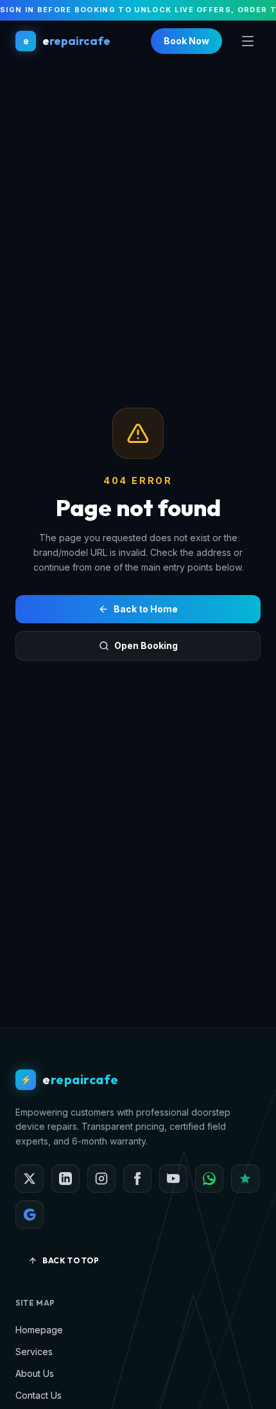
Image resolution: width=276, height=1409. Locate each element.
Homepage (39, 1329)
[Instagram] (101, 1178)
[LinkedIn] (65, 1178)
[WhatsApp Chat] (209, 1178)
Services (34, 1351)
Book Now (186, 40)
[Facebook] (137, 1178)
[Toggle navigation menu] (248, 41)
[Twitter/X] (29, 1178)
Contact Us (38, 1395)
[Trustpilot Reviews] (245, 1178)
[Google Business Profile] (29, 1214)
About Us (34, 1373)
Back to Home (146, 608)
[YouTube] (173, 1178)
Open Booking (146, 645)
